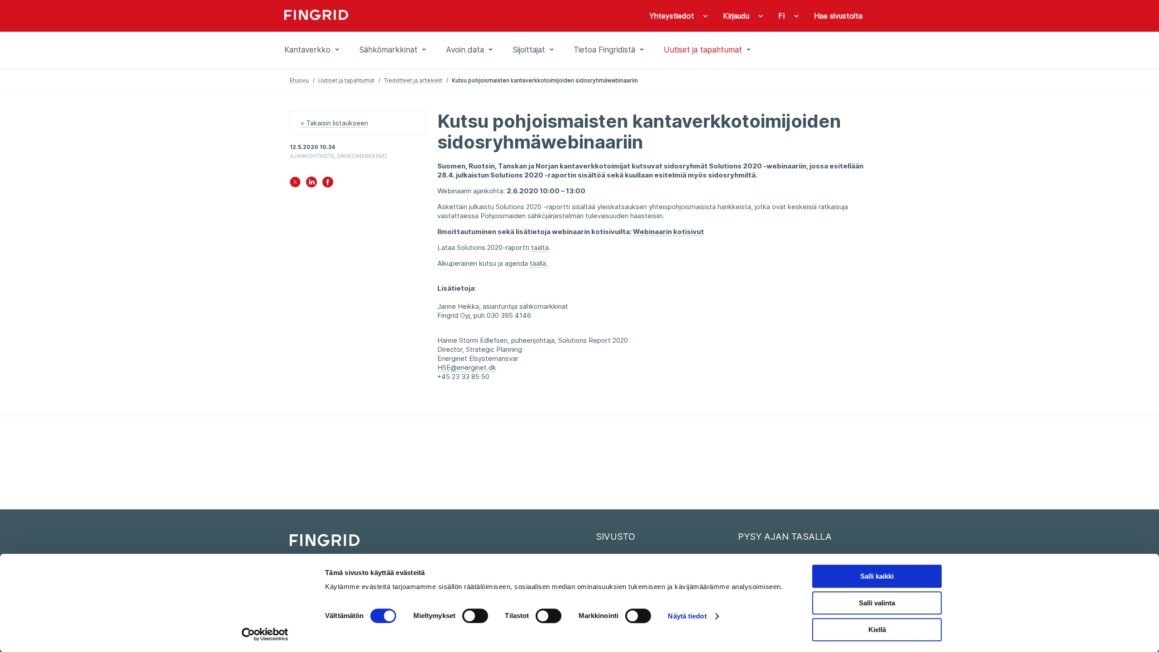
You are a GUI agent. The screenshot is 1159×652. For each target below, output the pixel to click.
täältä (540, 247)
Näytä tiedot (687, 616)
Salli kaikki (877, 576)
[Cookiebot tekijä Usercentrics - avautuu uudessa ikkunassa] (265, 634)
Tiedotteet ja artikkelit (413, 80)
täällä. (539, 263)
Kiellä (877, 629)
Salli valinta (877, 603)
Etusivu (299, 80)
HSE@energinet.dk (466, 367)
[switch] (475, 616)
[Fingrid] (407, 16)
